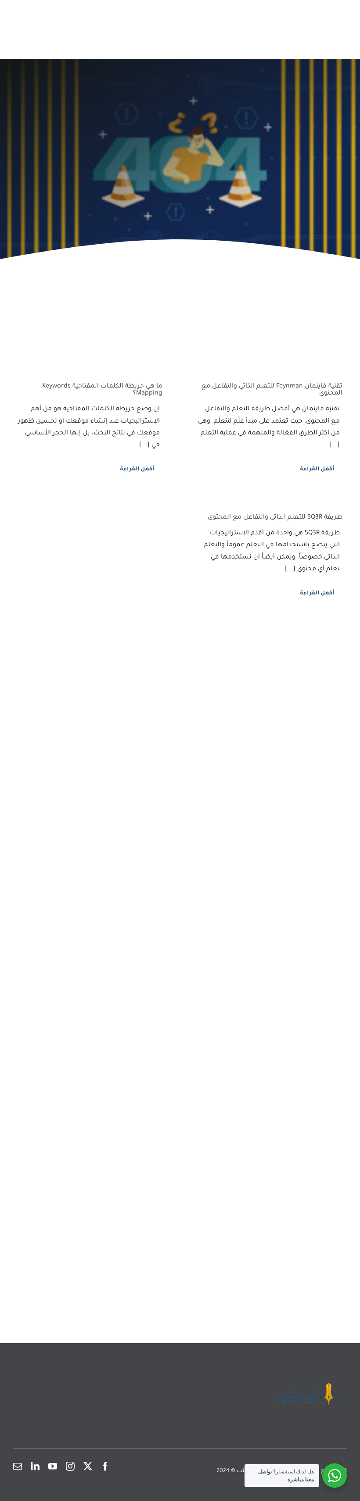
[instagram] (70, 1466)
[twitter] (87, 1466)
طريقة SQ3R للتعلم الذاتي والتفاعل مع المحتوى (275, 517)
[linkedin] (35, 1466)
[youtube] (52, 1466)
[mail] (17, 1466)
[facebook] (105, 1466)
